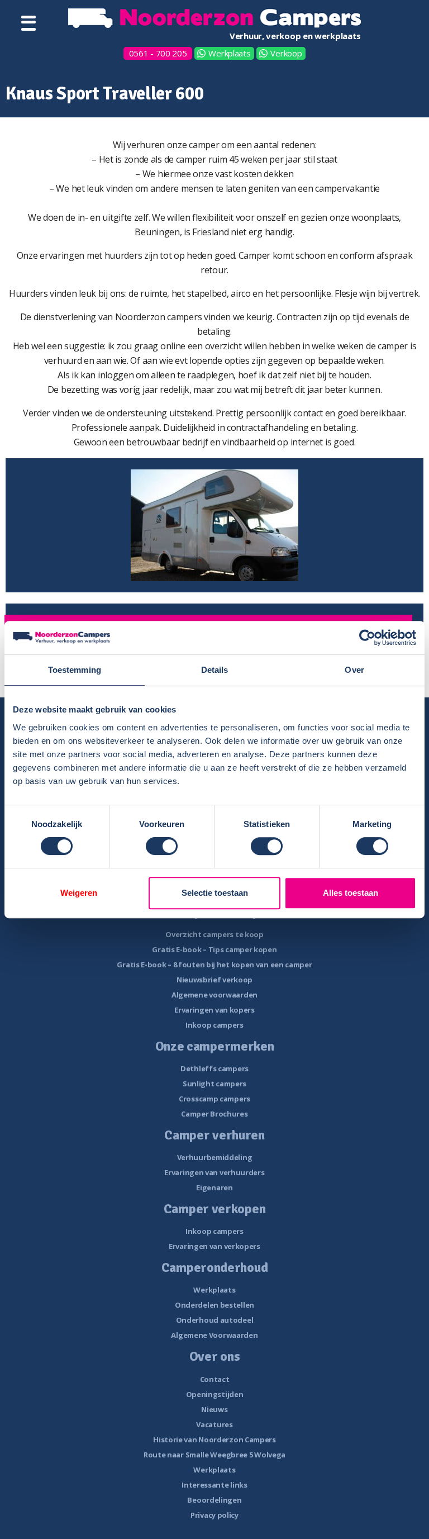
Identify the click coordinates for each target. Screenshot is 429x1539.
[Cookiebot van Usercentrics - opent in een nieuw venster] (367, 637)
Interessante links (214, 1485)
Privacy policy (214, 1515)
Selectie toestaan (215, 892)
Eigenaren (214, 1187)
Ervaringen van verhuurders (214, 1172)
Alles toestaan (350, 892)
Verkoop (286, 53)
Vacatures (214, 1424)
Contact (215, 1379)
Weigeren (78, 892)
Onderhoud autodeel (215, 1320)
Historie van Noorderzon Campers (214, 1439)
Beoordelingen (214, 1500)
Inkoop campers (214, 1025)
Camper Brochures (214, 1114)
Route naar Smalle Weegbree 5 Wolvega (214, 1455)
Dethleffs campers (214, 1068)
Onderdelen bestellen (214, 1305)
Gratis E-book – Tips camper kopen (214, 949)
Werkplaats (229, 53)
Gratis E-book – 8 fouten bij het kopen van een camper (214, 965)
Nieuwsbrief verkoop (214, 980)
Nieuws (214, 1409)
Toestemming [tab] (74, 669)
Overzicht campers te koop (214, 934)
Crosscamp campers (214, 1099)
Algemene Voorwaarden (214, 1335)
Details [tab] (214, 669)
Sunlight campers (214, 1084)
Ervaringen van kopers (214, 1010)
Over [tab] (354, 669)
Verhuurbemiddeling (214, 1157)
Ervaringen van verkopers (214, 1246)
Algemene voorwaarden (214, 995)
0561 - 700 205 (158, 53)
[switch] (162, 846)
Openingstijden (215, 1394)
